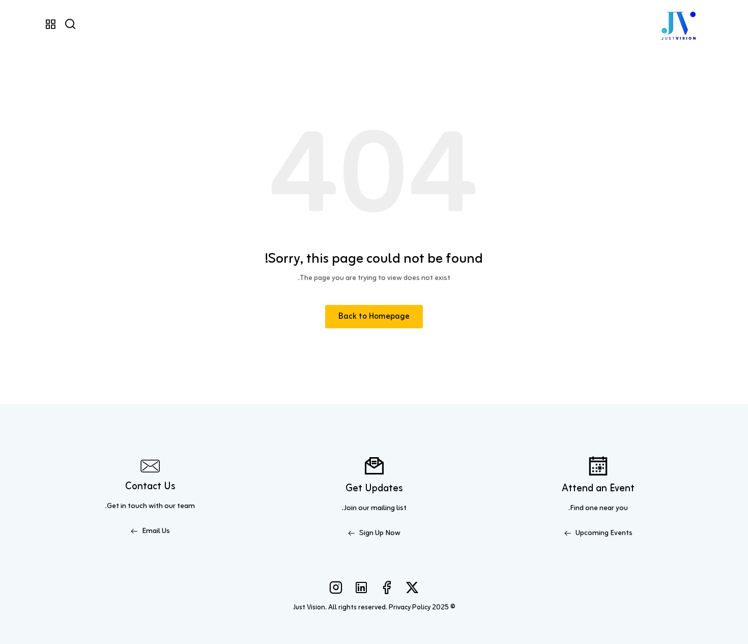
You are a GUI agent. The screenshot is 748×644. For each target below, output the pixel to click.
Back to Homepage (374, 316)
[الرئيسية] (678, 24)
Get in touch (127, 506)
